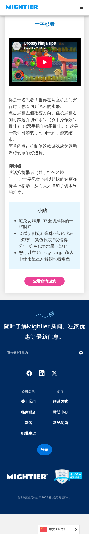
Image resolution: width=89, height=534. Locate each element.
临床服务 (28, 412)
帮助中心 (60, 412)
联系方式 (60, 401)
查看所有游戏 (44, 281)
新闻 (29, 422)
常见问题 (60, 422)
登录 (44, 449)
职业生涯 (28, 433)
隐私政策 (23, 497)
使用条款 (33, 497)
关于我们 (28, 401)
